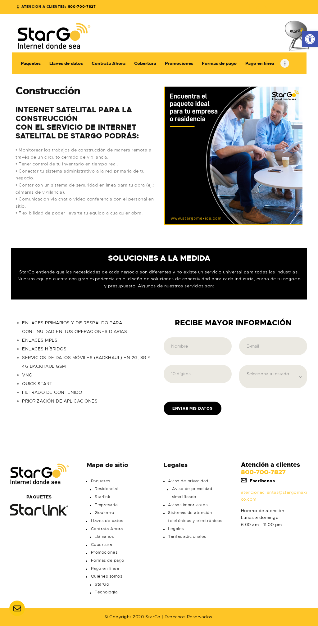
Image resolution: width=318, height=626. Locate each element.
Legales (176, 528)
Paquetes (100, 481)
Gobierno (104, 512)
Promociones (104, 552)
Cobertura (101, 544)
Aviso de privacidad (188, 481)
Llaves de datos (107, 520)
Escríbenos (262, 481)
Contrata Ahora (107, 528)
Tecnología (106, 592)
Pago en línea (105, 568)
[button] (310, 39)
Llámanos (104, 536)
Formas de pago (107, 560)
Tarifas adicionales (187, 536)
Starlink (102, 496)
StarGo (102, 584)
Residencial (106, 488)
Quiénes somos (106, 576)
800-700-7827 (263, 472)
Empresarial (107, 504)
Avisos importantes (187, 504)
